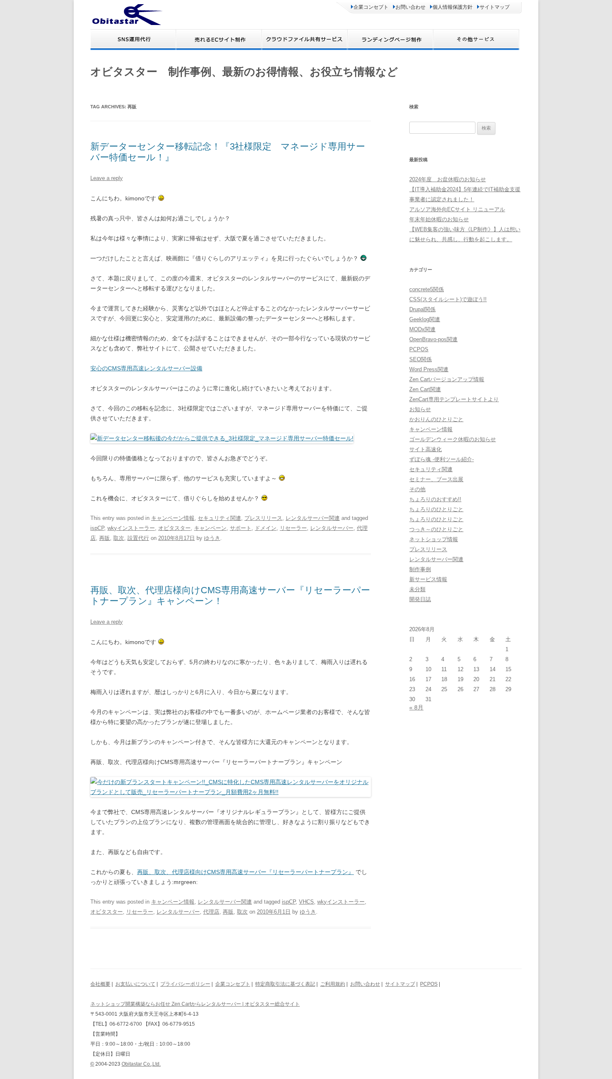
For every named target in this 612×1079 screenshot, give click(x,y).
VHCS (306, 902)
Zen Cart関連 (425, 389)
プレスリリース (263, 518)
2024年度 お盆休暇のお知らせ (447, 179)
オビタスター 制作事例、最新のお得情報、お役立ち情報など (244, 71)
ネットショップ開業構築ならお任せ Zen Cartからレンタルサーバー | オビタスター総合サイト (195, 1004)
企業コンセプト (370, 7)
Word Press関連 (428, 369)
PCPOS (418, 349)
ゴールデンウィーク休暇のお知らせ (452, 439)
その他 (417, 489)
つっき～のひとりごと (436, 529)
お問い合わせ (410, 7)
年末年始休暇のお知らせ (439, 219)
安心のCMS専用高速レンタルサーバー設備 (146, 368)
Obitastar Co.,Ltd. (141, 1064)
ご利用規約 (332, 984)
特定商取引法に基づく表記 (285, 984)
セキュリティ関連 (219, 518)
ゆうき (212, 538)
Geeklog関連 (424, 319)
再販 (104, 538)
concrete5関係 (426, 289)
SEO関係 (420, 359)
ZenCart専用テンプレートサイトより (454, 399)
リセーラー (293, 528)
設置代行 (138, 538)
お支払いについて (135, 984)
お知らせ (420, 409)
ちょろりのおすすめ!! (435, 499)
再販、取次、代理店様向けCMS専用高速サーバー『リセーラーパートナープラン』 (245, 872)
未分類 (417, 589)
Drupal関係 (422, 309)
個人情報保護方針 (453, 7)
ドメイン (265, 528)
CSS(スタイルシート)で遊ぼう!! (448, 299)
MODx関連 (422, 329)
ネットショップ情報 (433, 539)
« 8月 (416, 707)
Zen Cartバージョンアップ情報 (446, 379)
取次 (118, 538)
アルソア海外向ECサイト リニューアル (457, 209)
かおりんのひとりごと (436, 419)
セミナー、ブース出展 (436, 479)
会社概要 (100, 984)
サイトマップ (495, 7)
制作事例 (420, 569)
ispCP (97, 528)
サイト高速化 (425, 449)
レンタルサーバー (331, 528)
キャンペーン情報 (172, 518)
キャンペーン (210, 528)
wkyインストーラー (131, 528)
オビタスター (174, 528)
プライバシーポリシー (185, 984)
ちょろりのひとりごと (436, 509)
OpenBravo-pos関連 (433, 339)
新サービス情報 (428, 579)
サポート (240, 528)
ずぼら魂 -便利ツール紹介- (441, 459)
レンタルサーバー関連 (313, 518)
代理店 (211, 912)
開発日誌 (420, 599)
